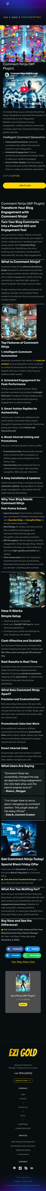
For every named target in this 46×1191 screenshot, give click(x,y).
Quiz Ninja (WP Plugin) (23, 995)
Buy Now (23, 1004)
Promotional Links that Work (20, 723)
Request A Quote (21, 1080)
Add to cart (25, 185)
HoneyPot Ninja (33, 520)
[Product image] (23, 982)
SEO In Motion (23, 1177)
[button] (8, 3)
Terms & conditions (23, 1181)
